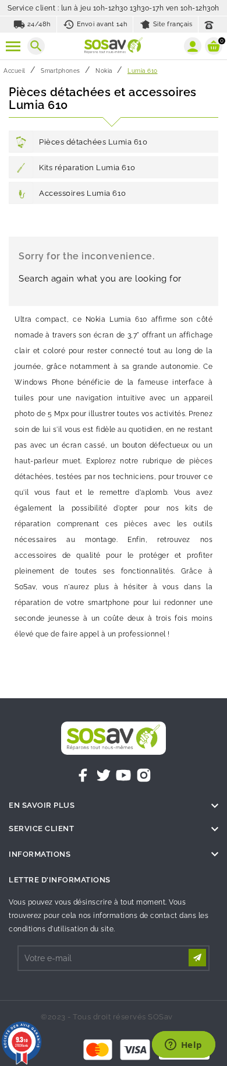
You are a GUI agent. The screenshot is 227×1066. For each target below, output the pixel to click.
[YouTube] (123, 775)
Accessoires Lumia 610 (82, 193)
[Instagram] (143, 775)
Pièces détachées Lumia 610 (93, 142)
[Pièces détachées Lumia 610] (21, 142)
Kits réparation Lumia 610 (87, 167)
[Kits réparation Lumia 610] (21, 167)
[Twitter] (103, 775)
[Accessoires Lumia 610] (21, 193)
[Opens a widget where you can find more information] (183, 1045)
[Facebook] (83, 775)
